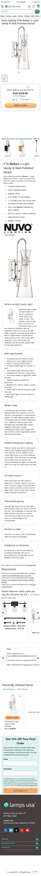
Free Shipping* (21, 2)
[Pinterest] (22, 830)
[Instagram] (16, 830)
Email (5, 759)
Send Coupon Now (20, 791)
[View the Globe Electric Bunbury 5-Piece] (14, 612)
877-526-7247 (5, 2)
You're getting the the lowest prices (19, 656)
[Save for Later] (28, 87)
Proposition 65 (31, 565)
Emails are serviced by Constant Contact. (27, 785)
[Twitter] (11, 830)
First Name (7, 769)
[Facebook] (5, 830)
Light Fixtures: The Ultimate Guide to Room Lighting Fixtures (17, 580)
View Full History (8, 689)
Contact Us (36, 2)
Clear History (23, 689)
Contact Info (8, 821)
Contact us (27, 665)
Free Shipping (20, 96)
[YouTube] (27, 830)
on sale (26, 660)
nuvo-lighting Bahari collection (28, 139)
